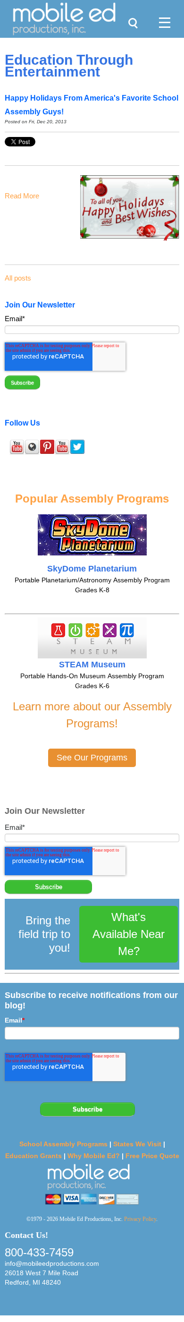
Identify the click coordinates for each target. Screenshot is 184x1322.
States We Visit (137, 1144)
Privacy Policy (140, 1219)
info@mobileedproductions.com (52, 1263)
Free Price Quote (152, 1156)
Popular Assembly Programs (92, 498)
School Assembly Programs (63, 1144)
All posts (18, 278)
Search (130, 12)
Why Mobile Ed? (93, 1156)
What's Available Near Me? (128, 934)
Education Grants (33, 1156)
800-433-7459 (39, 1252)
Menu (160, 12)
